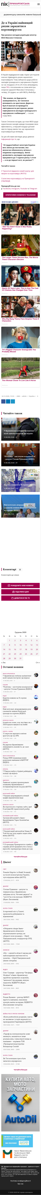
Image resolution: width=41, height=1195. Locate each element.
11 (26, 645)
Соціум (5, 684)
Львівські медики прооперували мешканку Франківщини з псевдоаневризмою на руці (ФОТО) (17, 784)
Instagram (15, 188)
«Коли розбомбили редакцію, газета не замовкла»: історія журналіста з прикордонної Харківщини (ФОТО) (17, 1019)
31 (20, 658)
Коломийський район (10, 815)
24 (20, 654)
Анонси (6, 950)
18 (26, 649)
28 (4, 658)
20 (37, 649)
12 (31, 645)
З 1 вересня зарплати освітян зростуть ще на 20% (14, 735)
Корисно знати (8, 720)
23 (15, 654)
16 (15, 649)
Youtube (23, 188)
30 (15, 658)
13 (37, 645)
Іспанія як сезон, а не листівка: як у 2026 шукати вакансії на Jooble (17, 723)
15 (10, 649)
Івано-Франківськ (9, 673)
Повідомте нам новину (22, 585)
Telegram (33, 188)
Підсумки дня (22, 592)
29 (10, 658)
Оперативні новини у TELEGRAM (20, 195)
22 (10, 654)
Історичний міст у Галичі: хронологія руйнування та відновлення (13, 913)
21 (4, 654)
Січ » (38, 662)
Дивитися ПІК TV (22, 598)
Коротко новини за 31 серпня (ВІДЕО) (19, 485)
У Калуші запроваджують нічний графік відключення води (16, 797)
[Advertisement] (20, 543)
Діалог (7, 862)
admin (24, 396)
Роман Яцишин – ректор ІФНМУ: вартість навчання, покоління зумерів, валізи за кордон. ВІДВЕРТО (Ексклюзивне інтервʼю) (18, 1001)
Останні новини (13, 667)
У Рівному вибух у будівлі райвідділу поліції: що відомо (17, 772)
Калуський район (9, 793)
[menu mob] (38, 4)
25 (26, 654)
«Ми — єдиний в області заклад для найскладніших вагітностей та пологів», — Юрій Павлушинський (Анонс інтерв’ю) (17, 957)
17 (20, 649)
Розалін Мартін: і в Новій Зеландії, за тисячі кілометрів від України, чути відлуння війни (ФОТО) (17, 874)
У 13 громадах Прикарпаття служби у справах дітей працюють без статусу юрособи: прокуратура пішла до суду (18, 846)
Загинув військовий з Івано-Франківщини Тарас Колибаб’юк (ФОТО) (16, 820)
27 (37, 654)
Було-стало (8, 908)
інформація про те (8, 139)
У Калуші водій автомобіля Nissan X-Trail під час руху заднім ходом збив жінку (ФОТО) (17, 833)
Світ (4, 869)
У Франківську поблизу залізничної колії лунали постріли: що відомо (17, 677)
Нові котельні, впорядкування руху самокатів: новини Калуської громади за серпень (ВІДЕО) (20, 507)
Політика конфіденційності (20, 1181)
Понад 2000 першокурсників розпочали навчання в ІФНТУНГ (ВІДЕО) (15, 760)
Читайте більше (20, 857)
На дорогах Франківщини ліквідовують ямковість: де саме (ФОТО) (16, 747)
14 (4, 649)
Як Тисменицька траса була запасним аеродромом (14, 1059)
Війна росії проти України (13, 1014)
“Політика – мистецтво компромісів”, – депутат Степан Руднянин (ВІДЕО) (18, 688)
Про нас (20, 1184)
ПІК (7, 87)
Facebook (7, 188)
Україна (32, 396)
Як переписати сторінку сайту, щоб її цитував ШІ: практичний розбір (17, 808)
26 (31, 654)
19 (31, 649)
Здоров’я (6, 780)
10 (20, 645)
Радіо (5, 696)
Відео (5, 707)
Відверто (6, 994)
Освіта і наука (8, 731)
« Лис (3, 662)
